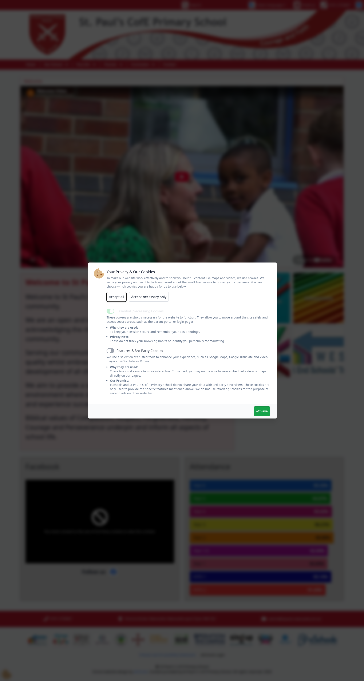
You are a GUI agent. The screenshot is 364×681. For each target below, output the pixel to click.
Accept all (116, 297)
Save (264, 411)
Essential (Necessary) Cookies (140, 311)
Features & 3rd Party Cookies (140, 350)
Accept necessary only (148, 297)
